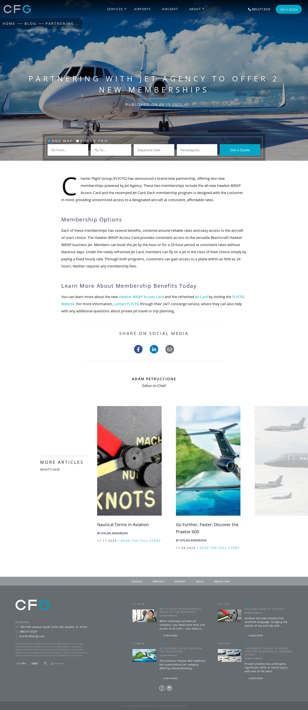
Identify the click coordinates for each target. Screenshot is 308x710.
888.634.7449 (222, 588)
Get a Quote (240, 150)
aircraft (180, 588)
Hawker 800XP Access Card (141, 296)
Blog (31, 23)
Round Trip (94, 141)
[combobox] (68, 150)
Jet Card (201, 296)
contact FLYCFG (126, 303)
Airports (142, 9)
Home (9, 23)
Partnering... (62, 23)
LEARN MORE (170, 642)
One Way (62, 141)
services (137, 588)
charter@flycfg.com (32, 643)
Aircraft (170, 9)
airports (158, 588)
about (200, 588)
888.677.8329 (28, 638)
